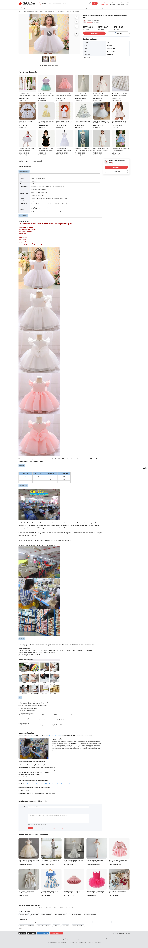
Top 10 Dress (56, 925)
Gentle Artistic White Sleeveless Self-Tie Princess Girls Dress (120, 149)
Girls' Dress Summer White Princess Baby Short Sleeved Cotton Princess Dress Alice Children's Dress (46, 94)
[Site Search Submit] (95, 3)
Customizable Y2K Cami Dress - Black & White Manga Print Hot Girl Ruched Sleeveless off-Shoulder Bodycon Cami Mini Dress (83, 149)
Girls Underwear (58, 922)
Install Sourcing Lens (57, 933)
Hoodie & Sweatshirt (46, 914)
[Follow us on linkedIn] (129, 933)
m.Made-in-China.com (77, 939)
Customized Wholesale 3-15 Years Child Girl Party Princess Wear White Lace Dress (101, 122)
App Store (22, 933)
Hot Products (42, 938)
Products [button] (43, 3)
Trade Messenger (43, 933)
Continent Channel (92, 938)
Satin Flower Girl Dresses (60, 914)
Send (30, 828)
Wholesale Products (74, 938)
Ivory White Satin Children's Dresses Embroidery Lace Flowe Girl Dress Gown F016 (27, 94)
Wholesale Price (83, 938)
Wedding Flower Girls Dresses (27, 925)
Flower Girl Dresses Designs (43, 925)
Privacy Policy (98, 942)
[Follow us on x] (120, 933)
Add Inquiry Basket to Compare (49, 65)
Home (19, 11)
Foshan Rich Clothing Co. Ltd (94, 20)
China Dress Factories (25, 922)
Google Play (31, 933)
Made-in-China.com (67, 939)
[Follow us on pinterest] (126, 933)
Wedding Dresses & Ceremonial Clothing (44, 11)
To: (26, 811)
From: (25, 807)
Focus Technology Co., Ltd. (63, 942)
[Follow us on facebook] (117, 933)
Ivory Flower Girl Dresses (90, 914)
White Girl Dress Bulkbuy (78, 925)
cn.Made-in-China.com (88, 939)
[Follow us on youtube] (124, 933)
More (19, 928)
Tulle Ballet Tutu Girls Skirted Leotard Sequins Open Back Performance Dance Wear (95, 892)
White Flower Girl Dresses (73, 11)
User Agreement (82, 942)
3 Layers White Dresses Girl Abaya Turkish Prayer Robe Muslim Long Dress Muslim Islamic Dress (64, 122)
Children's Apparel (24, 914)
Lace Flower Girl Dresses (75, 914)
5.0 (111, 163)
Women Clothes (56, 784)
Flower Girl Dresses (60, 11)
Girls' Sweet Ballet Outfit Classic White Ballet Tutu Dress (26, 149)
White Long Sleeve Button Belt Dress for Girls (26, 121)
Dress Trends (66, 925)
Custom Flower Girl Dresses (83, 922)
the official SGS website (55, 735)
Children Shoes (40, 784)
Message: (24, 815)
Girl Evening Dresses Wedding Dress (102, 922)
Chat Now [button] (119, 33)
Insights (106, 938)
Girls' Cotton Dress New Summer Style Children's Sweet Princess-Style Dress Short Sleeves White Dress (101, 94)
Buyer (94, 8)
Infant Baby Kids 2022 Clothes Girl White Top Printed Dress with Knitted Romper (46, 122)
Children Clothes (31, 784)
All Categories (24, 8)
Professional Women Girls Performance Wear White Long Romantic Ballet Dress (63, 149)
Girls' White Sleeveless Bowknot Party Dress (82, 121)
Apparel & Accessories (28, 11)
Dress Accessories (66, 784)
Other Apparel (34, 914)
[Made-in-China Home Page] (26, 3)
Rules (128, 8)
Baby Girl (35, 922)
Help (102, 8)
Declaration (90, 942)
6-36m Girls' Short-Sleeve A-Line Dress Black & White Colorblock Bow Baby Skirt (45, 149)
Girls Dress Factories (46, 922)
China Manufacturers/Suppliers (61, 938)
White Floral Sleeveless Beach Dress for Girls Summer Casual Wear (120, 94)
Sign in (128, 4)
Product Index (100, 938)
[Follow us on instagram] (122, 933)
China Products (50, 938)
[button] (90, 3)
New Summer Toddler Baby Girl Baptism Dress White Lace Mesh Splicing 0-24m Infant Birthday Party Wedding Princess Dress (63, 94)
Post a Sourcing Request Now (61, 828)
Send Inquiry (94, 33)
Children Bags (48, 784)
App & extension (111, 8)
